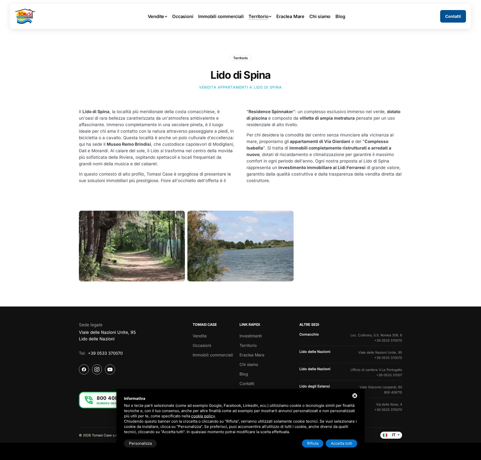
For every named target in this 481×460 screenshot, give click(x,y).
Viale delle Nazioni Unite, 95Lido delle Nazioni (107, 335)
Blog (243, 373)
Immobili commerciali (213, 354)
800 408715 (393, 392)
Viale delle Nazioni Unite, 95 (380, 352)
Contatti (246, 383)
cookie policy (203, 416)
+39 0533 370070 (105, 353)
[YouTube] (110, 369)
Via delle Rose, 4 (389, 404)
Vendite (200, 335)
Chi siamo (248, 364)
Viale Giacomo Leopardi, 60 (380, 387)
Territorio (240, 58)
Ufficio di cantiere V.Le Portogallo (376, 370)
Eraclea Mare (251, 354)
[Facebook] (84, 369)
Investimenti (250, 335)
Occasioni (202, 345)
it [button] (394, 435)
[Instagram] (97, 369)
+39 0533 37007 (389, 375)
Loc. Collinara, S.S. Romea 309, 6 (376, 335)
